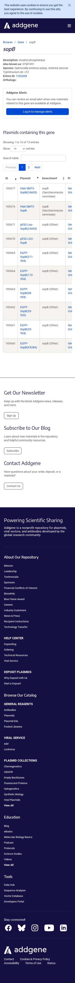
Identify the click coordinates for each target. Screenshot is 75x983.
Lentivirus (9, 749)
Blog (6, 825)
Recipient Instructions (16, 621)
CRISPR (8, 772)
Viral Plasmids (12, 799)
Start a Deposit (12, 683)
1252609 (21, 76)
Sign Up (11, 415)
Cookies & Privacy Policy (35, 959)
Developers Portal (14, 901)
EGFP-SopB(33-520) (26, 311)
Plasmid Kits (11, 721)
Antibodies (10, 709)
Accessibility (11, 963)
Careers (8, 604)
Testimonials (11, 576)
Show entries (19, 148)
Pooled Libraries (13, 726)
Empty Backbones (14, 777)
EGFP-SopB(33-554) (26, 329)
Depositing (10, 644)
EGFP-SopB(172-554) (26, 275)
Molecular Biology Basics (18, 837)
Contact (9, 959)
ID (6, 178)
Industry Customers (15, 610)
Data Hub (9, 884)
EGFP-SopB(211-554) (26, 256)
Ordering (9, 649)
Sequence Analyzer (15, 890)
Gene (21, 42)
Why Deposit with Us (15, 677)
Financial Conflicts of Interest (20, 587)
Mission (8, 565)
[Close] (68, 5)
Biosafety (9, 593)
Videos (8, 859)
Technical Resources (16, 655)
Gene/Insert (49, 178)
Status (51, 963)
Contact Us (13, 486)
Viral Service (11, 660)
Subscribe (13, 450)
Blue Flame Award (14, 599)
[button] (69, 25)
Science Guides (13, 853)
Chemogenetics (13, 766)
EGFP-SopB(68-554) (26, 293)
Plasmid (25, 178)
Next (37, 167)
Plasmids (9, 715)
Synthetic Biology (13, 794)
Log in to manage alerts (37, 111)
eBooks (8, 831)
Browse (7, 42)
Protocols (9, 848)
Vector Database (13, 895)
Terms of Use (33, 963)
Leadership (10, 571)
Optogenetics (11, 788)
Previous (11, 167)
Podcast (8, 842)
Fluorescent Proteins (15, 783)
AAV (6, 743)
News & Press (12, 615)
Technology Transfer (15, 626)
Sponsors (9, 582)
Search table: (11, 158)
